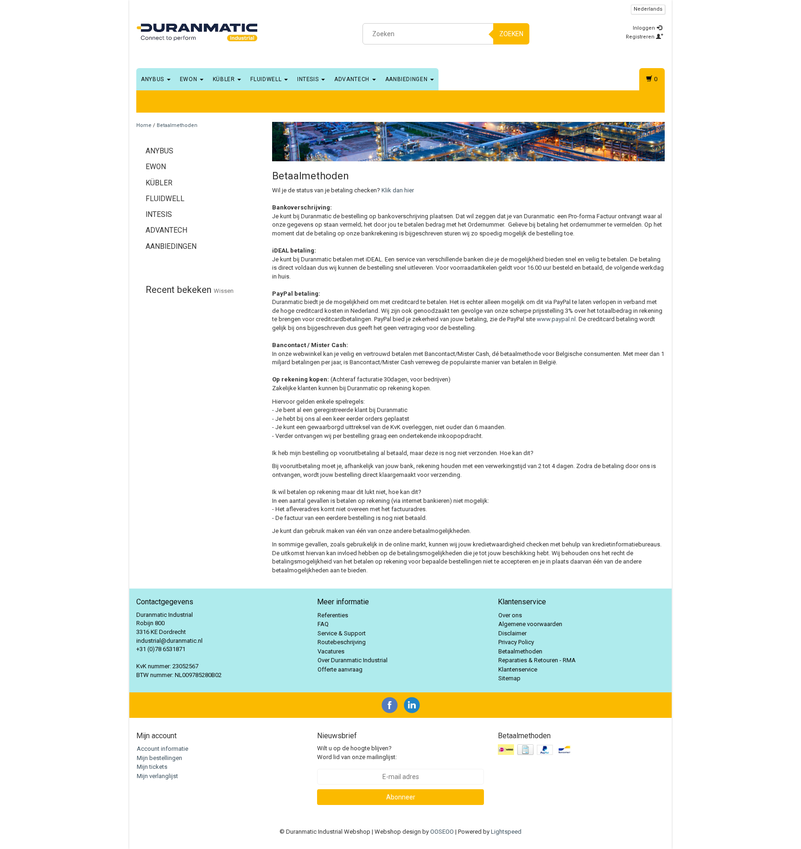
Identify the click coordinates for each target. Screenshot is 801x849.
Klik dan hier (397, 190)
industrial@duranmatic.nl (169, 640)
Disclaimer (512, 633)
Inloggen (644, 28)
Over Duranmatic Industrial (353, 660)
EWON (189, 79)
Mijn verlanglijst (157, 776)
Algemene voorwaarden (530, 624)
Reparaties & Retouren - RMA (537, 660)
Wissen (224, 290)
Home (144, 125)
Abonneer (400, 797)
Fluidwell (266, 79)
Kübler (225, 79)
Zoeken (511, 34)
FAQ (323, 624)
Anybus (153, 79)
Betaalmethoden (177, 125)
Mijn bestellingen (159, 757)
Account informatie (162, 748)
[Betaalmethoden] (536, 750)
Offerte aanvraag (340, 669)
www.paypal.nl (556, 319)
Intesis (308, 79)
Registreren (641, 37)
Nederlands (648, 9)
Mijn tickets (152, 766)
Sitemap (509, 678)
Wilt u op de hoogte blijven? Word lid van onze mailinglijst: (357, 752)
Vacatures (331, 651)
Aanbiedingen (407, 79)
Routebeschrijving (342, 642)
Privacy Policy (516, 642)
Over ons (510, 615)
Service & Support (342, 633)
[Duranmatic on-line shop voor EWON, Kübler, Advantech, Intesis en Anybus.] (197, 32)
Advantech (352, 79)
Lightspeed (506, 831)
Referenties (333, 615)
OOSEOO (442, 831)
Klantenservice (517, 669)
